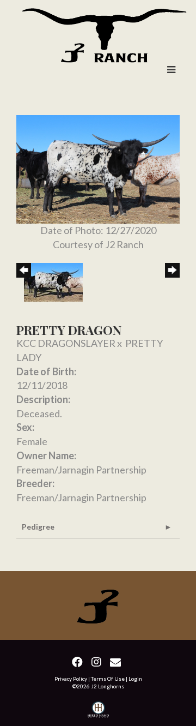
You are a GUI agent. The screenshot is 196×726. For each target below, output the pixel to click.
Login (135, 678)
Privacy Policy (70, 678)
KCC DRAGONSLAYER (65, 343)
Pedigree (38, 526)
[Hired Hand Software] (98, 711)
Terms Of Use (108, 678)
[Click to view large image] (98, 168)
